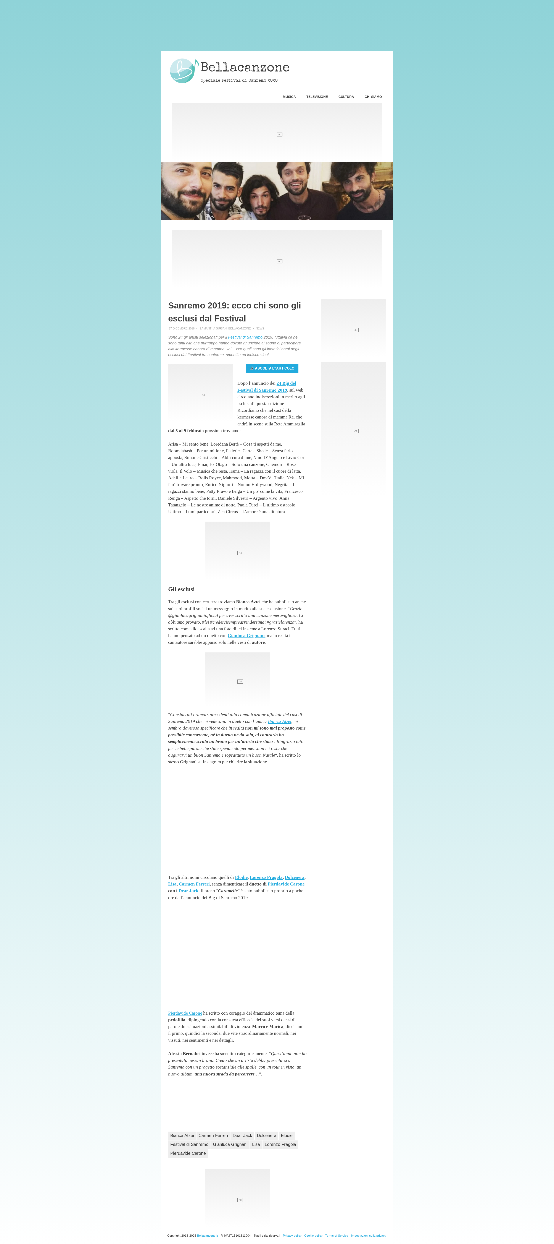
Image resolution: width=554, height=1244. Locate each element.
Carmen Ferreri (194, 883)
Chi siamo (373, 97)
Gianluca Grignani (246, 635)
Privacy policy (292, 1235)
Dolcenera (294, 877)
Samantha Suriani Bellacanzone (225, 328)
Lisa (172, 883)
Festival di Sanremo (245, 337)
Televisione (317, 97)
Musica (289, 97)
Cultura (346, 97)
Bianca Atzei (279, 721)
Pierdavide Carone (286, 883)
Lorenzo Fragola (266, 877)
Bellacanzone (245, 68)
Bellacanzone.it (207, 1235)
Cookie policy (313, 1235)
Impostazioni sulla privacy (368, 1235)
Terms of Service (336, 1235)
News (260, 328)
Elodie (241, 877)
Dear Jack (188, 890)
